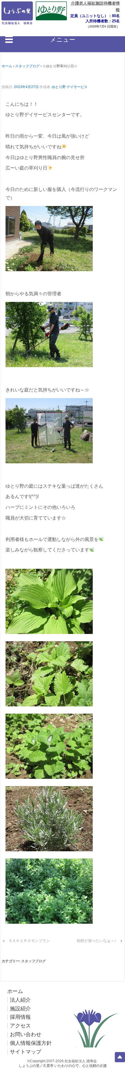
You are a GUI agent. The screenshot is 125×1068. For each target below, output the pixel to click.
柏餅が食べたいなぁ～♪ (97, 940)
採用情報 (20, 1017)
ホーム (7, 66)
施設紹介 (20, 1008)
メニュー (62, 39)
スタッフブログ (27, 66)
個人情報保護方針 (31, 1043)
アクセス (20, 1026)
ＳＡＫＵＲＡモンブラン (29, 940)
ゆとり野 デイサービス (70, 87)
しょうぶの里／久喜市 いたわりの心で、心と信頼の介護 (63, 1066)
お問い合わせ (25, 1034)
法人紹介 (20, 1000)
